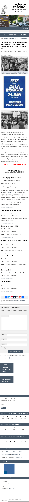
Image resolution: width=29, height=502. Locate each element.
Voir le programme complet (7, 207)
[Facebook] (6, 297)
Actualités (13, 300)
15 (9, 486)
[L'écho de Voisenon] (14, 27)
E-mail (3, 339)
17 (8, 481)
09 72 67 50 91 (12, 491)
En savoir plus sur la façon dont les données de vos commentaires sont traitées (13, 357)
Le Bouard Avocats (5, 453)
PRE (17, 190)
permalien (8, 301)
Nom (3, 334)
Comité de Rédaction (14, 38)
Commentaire (5, 316)
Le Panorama (9, 192)
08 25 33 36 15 (12, 488)
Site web (3, 344)
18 (8, 483)
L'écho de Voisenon (19, 5)
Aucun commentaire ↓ (24, 38)
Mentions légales (4, 500)
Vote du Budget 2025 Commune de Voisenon (15, 451)
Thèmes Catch (18, 499)
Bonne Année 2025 (15, 453)
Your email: (3, 403)
